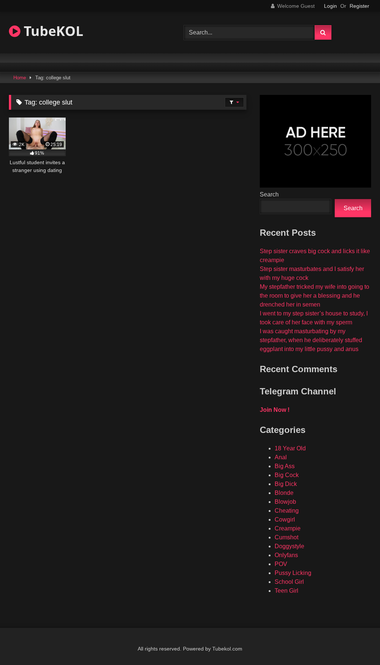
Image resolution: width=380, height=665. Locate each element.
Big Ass (285, 466)
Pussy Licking (293, 573)
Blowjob (285, 502)
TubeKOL (51, 31)
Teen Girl (286, 591)
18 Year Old (290, 448)
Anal (281, 457)
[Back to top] (357, 643)
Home (19, 77)
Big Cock (287, 475)
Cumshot (286, 537)
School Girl (289, 582)
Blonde (284, 493)
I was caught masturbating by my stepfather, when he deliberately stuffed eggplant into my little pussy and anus (311, 340)
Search (269, 194)
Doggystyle (289, 546)
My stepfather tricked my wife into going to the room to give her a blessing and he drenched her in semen (314, 296)
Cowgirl (285, 519)
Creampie (288, 528)
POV (281, 564)
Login (330, 6)
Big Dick (286, 484)
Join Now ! (274, 410)
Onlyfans (286, 555)
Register (359, 6)
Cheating (287, 510)
